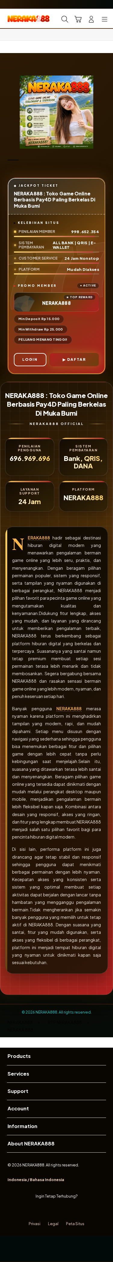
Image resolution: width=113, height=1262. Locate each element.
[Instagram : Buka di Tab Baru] (63, 1210)
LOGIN (30, 359)
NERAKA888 (39, 538)
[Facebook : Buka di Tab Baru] (38, 1210)
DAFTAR (76, 359)
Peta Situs (75, 1223)
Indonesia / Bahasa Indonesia (36, 1179)
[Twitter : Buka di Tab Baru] (50, 1210)
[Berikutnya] (106, 112)
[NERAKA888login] (18, 18)
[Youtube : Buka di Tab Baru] (75, 1210)
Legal (53, 1223)
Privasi (34, 1223)
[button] (78, 19)
